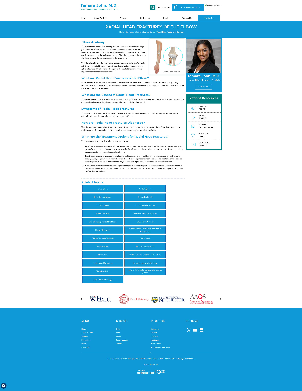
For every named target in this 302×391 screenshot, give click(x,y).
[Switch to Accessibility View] (3, 386)
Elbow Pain (102, 255)
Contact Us (85, 347)
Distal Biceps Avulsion (145, 246)
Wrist (118, 332)
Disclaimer (155, 329)
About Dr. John (87, 332)
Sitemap (154, 336)
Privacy (154, 332)
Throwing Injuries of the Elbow (145, 263)
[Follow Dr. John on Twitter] (189, 330)
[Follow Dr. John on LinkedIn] (201, 330)
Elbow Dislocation (102, 230)
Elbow (137, 32)
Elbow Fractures (102, 213)
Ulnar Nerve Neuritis (145, 222)
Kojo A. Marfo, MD (151, 364)
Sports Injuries (122, 340)
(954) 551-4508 (163, 7)
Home (121, 32)
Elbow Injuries (102, 246)
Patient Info (85, 340)
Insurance (203, 135)
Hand (118, 329)
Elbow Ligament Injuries (145, 205)
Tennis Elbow (102, 189)
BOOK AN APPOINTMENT (190, 7)
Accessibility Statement (160, 347)
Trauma (119, 343)
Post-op (206, 126)
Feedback (155, 340)
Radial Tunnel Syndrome (102, 263)
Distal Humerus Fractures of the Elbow (145, 255)
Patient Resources (203, 98)
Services (129, 32)
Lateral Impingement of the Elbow (102, 222)
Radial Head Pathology (102, 279)
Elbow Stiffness (102, 205)
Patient (202, 117)
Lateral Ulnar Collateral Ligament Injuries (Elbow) (145, 271)
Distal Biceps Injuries (102, 197)
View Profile (204, 87)
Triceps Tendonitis (145, 197)
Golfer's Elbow (145, 189)
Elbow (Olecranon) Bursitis (103, 238)
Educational (204, 144)
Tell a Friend (156, 343)
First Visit (203, 108)
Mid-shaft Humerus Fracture (145, 213)
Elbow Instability (102, 271)
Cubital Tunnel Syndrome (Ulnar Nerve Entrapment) (145, 230)
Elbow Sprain (145, 238)
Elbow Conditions (148, 32)
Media (83, 343)
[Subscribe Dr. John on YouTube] (195, 330)
